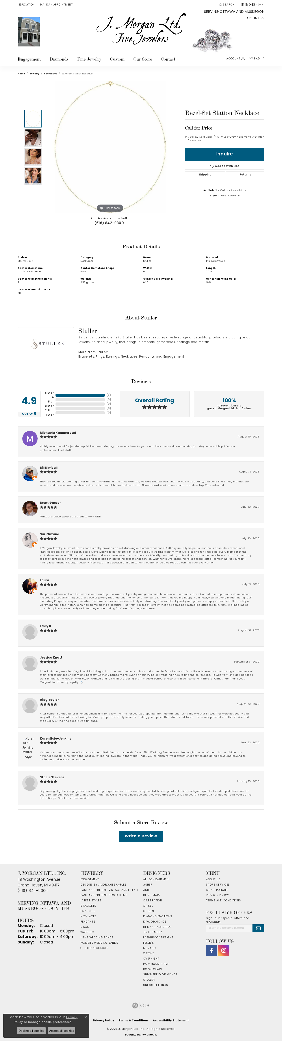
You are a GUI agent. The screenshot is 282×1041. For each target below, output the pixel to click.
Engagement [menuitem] (89, 879)
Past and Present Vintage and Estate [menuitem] (109, 890)
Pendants (147, 356)
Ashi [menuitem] (146, 890)
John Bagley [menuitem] (152, 932)
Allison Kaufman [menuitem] (156, 879)
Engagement (29, 59)
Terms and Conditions (223, 900)
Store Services (218, 885)
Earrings (112, 356)
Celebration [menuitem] (152, 900)
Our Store (142, 59)
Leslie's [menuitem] (148, 943)
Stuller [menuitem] (149, 980)
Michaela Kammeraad (58, 433)
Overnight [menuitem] (151, 959)
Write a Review (141, 836)
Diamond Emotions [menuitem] (157, 916)
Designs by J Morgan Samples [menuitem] (103, 885)
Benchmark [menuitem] (152, 895)
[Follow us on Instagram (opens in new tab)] (223, 950)
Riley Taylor (49, 700)
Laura (44, 580)
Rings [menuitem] (84, 927)
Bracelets (86, 356)
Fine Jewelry (89, 59)
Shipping (205, 175)
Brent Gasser (50, 503)
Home (21, 74)
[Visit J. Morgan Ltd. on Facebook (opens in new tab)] (211, 950)
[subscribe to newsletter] (258, 928)
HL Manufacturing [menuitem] (157, 927)
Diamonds (59, 59)
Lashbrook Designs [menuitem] (158, 937)
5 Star (49, 393)
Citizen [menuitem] (148, 911)
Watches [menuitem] (87, 932)
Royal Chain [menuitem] (152, 969)
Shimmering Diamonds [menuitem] (160, 974)
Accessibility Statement (171, 1020)
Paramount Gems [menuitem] (156, 964)
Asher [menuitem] (147, 885)
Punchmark (149, 1035)
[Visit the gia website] (141, 1005)
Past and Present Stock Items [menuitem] (103, 895)
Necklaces (50, 74)
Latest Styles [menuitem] (90, 900)
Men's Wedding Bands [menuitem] (96, 937)
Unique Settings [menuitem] (155, 985)
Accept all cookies (61, 1030)
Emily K (45, 626)
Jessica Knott (51, 657)
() (108, 395)
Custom (117, 59)
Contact (168, 59)
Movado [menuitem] (149, 948)
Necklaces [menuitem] (88, 916)
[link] (56, 5)
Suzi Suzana (49, 534)
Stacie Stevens (52, 777)
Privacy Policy (217, 895)
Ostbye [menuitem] (148, 953)
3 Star (49, 406)
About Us (213, 879)
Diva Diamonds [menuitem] (154, 922)
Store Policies (217, 890)
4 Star (50, 399)
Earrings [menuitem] (87, 911)
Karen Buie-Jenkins (55, 738)
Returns (245, 175)
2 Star (49, 410)
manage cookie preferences (50, 1022)
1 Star (50, 415)
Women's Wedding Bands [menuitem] (99, 943)
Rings (100, 356)
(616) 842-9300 (109, 223)
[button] (26, 5)
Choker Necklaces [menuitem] (94, 948)
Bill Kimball (49, 468)
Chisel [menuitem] (148, 906)
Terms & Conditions (133, 1020)
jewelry (34, 74)
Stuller (147, 261)
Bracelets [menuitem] (88, 906)
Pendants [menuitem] (87, 922)
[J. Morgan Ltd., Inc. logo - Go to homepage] (141, 29)
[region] (110, 147)
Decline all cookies (31, 1030)
